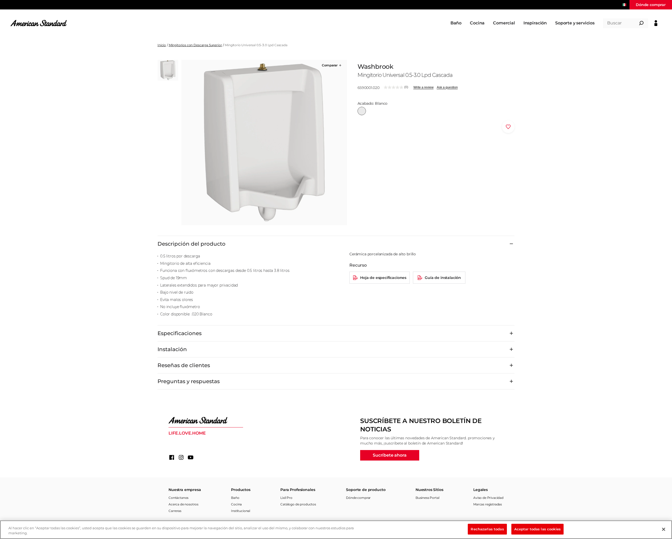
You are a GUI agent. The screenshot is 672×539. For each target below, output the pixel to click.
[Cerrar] (663, 529)
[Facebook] (172, 457)
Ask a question (447, 87)
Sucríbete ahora (390, 455)
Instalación (172, 349)
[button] (332, 65)
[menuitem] (455, 23)
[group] (264, 142)
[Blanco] (362, 111)
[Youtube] (190, 457)
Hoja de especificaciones (383, 277)
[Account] (655, 23)
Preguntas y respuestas (189, 381)
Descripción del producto (191, 244)
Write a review (423, 87)
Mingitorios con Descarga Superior (195, 45)
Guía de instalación (443, 277)
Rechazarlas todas (487, 529)
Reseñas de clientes (184, 365)
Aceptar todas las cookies (537, 529)
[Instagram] (181, 457)
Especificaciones (180, 333)
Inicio (162, 45)
